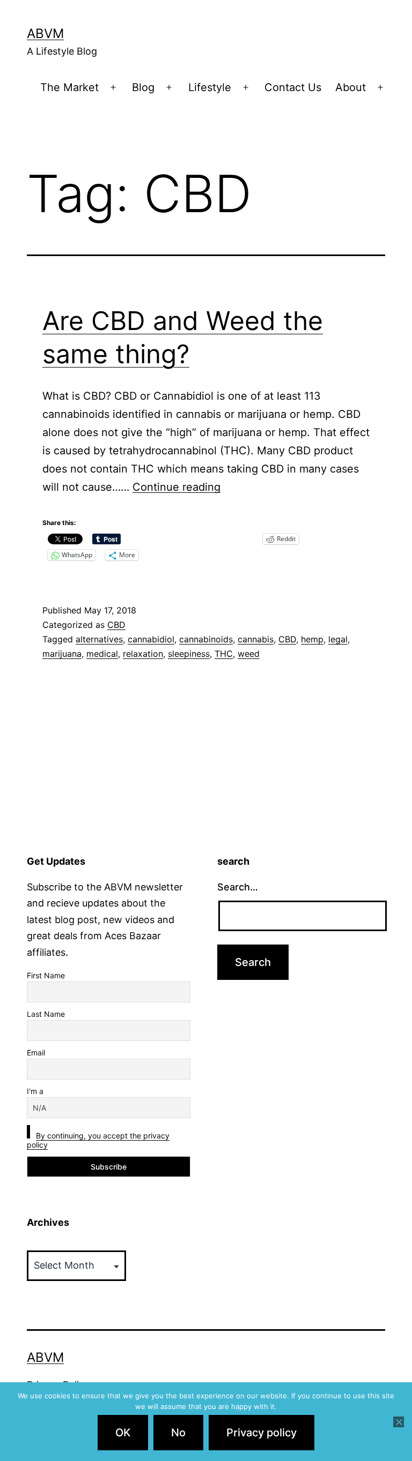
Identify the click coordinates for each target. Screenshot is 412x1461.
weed (249, 653)
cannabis (256, 639)
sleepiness (189, 653)
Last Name (46, 1013)
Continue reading (176, 487)
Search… (237, 887)
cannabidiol (151, 639)
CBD (116, 624)
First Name (46, 975)
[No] (398, 1422)
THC (224, 653)
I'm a (35, 1091)
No (178, 1432)
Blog (143, 87)
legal (338, 639)
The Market (69, 87)
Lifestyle (209, 87)
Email (36, 1052)
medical (102, 653)
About (350, 87)
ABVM (45, 33)
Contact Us (292, 87)
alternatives (99, 639)
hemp (312, 639)
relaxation (143, 653)
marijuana (62, 653)
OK (122, 1432)
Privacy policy (261, 1432)
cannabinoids (206, 639)
